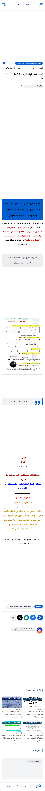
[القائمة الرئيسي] (41, 5)
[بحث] (3, 5)
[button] (33, 617)
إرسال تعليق (34, 761)
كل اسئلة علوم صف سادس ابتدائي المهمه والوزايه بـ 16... (35, 714)
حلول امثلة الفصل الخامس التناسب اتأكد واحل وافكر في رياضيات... (12, 714)
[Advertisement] (22, 37)
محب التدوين (23, 5)
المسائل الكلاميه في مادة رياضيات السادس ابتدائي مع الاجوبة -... (33, 738)
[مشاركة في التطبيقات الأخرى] (13, 617)
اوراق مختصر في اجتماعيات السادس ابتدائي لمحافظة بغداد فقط (12, 738)
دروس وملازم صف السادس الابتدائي (29, 63)
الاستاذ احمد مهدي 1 (31, 86)
